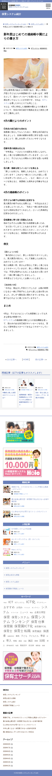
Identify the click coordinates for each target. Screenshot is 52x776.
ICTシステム (35, 48)
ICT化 (30, 602)
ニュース (24, 612)
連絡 (43, 645)
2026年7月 (6, 748)
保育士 (8, 631)
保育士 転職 (22, 631)
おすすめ (9, 607)
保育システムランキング (15, 568)
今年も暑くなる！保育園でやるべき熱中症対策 (19, 728)
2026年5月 (6, 755)
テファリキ (14, 612)
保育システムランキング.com (28, 773)
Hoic (5, 602)
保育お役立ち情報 (12, 575)
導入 (8, 640)
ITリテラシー (41, 602)
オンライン (36, 607)
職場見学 (23, 645)
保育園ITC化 (40, 626)
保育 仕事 (38, 622)
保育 (7, 617)
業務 (36, 641)
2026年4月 (6, 758)
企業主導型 (39, 612)
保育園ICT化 (23, 626)
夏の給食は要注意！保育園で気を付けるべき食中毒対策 (22, 721)
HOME (26, 359)
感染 (20, 641)
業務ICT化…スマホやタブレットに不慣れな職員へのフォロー (24, 717)
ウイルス (27, 607)
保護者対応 (43, 48)
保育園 (8, 626)
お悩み (19, 607)
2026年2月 (6, 766)
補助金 (38, 645)
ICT (10, 602)
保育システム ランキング (24, 619)
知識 (16, 645)
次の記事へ (12, 359)
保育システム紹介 (21, 48)
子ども (24, 636)
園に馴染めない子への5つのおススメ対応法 (18, 732)
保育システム (21, 617)
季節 (5, 51)
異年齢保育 (10, 645)
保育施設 (36, 631)
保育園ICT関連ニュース (15, 589)
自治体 (31, 645)
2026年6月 (6, 751)
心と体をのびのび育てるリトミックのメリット (19, 725)
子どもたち (34, 636)
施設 (30, 640)
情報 (15, 641)
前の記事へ (40, 359)
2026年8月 (6, 744)
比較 (42, 640)
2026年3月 (6, 762)
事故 (31, 612)
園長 (17, 636)
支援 (25, 641)
